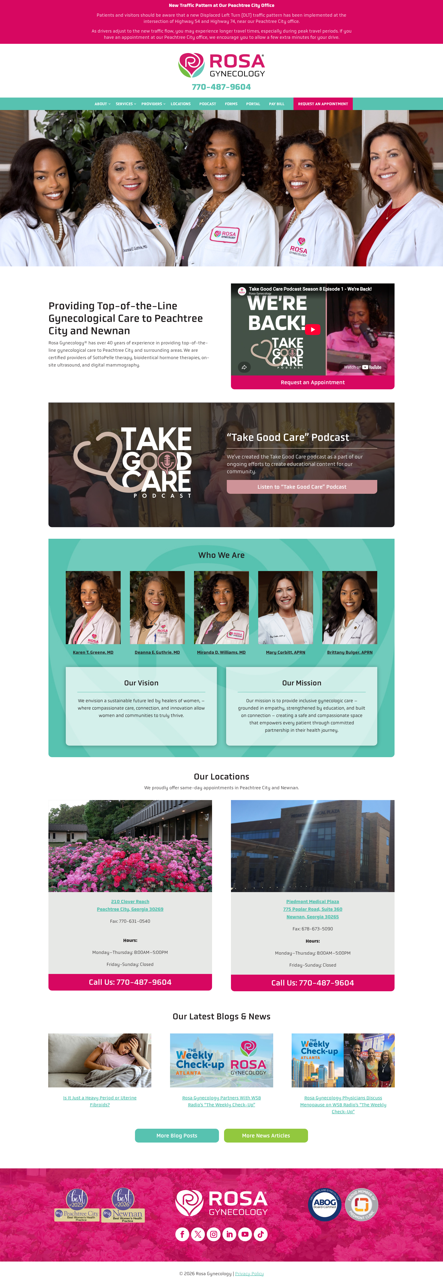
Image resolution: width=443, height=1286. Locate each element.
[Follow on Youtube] (245, 1234)
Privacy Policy (249, 1274)
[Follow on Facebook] (182, 1234)
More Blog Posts (176, 1135)
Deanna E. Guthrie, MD (157, 652)
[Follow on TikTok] (261, 1234)
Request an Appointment (323, 103)
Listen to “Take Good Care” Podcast (301, 487)
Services (124, 103)
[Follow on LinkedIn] (229, 1234)
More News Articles (266, 1135)
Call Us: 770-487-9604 (130, 982)
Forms (231, 103)
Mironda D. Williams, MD (221, 652)
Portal (253, 103)
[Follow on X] (198, 1234)
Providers (151, 103)
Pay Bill (276, 103)
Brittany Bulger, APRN (350, 652)
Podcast (207, 103)
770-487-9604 (221, 87)
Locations (181, 103)
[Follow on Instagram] (214, 1234)
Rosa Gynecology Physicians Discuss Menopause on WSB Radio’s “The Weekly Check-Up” (343, 1104)
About (101, 103)
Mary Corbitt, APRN (285, 652)
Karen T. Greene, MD (93, 652)
